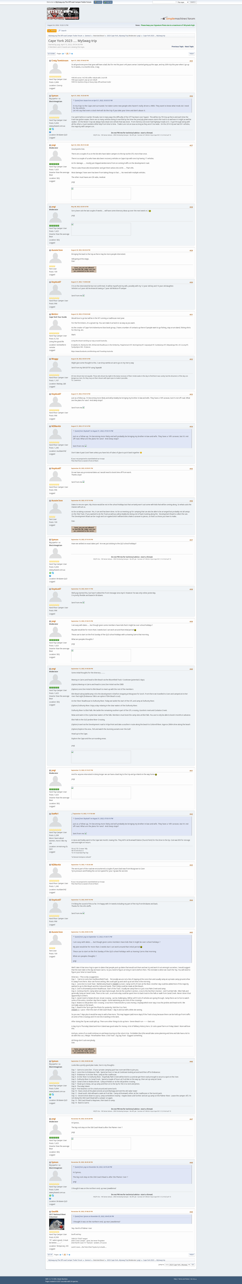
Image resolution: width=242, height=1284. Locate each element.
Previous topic (178, 46)
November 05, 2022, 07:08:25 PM (82, 1211)
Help (175, 1279)
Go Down (51, 54)
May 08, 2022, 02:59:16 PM (79, 207)
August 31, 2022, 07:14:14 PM (80, 426)
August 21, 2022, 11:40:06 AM (80, 282)
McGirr (54, 314)
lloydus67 (56, 282)
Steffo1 (54, 813)
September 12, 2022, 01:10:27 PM (82, 770)
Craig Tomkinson (59, 60)
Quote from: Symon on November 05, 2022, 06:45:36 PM (94, 1216)
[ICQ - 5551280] (50, 129)
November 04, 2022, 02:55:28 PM (82, 1119)
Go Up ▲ (194, 1279)
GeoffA (54, 1211)
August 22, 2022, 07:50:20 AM (80, 314)
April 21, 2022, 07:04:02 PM (80, 60)
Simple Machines (62, 1279)
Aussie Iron (57, 250)
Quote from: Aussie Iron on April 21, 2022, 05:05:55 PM (93, 100)
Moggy (54, 358)
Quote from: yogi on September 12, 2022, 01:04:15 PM (93, 937)
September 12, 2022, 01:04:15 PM (82, 621)
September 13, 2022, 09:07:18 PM (82, 900)
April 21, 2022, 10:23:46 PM (80, 96)
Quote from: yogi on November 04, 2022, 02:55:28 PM (93, 1167)
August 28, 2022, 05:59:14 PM (80, 359)
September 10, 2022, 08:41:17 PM (82, 589)
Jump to (161, 1264)
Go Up (50, 1255)
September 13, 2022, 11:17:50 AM (84, 814)
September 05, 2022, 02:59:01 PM (82, 468)
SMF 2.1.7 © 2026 (50, 1279)
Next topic (189, 46)
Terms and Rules (183, 1279)
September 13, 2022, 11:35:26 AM (82, 865)
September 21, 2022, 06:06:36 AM (82, 1061)
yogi (138, 36)
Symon (54, 95)
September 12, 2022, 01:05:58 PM (82, 669)
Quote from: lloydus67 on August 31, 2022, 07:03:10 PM (94, 431)
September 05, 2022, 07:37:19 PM (82, 500)
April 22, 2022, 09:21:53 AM (80, 145)
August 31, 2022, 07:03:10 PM (80, 394)
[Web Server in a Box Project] (50, 132)
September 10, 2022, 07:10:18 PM (82, 539)
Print (192, 54)
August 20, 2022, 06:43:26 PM (80, 250)
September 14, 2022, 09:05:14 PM (82, 932)
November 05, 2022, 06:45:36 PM (82, 1162)
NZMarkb (56, 426)
